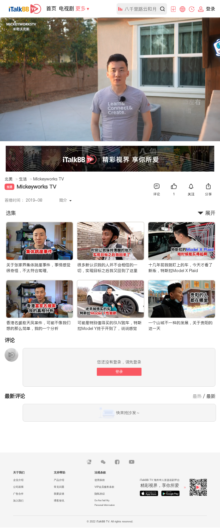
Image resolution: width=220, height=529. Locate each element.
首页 (51, 8)
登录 (119, 371)
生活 (25, 179)
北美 (11, 179)
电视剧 (66, 8)
